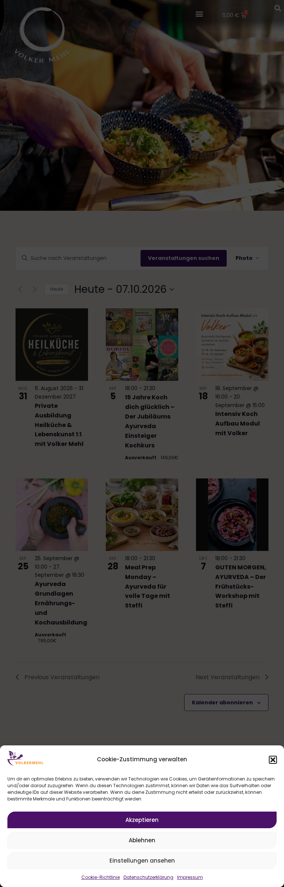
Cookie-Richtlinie (100, 877)
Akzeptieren (142, 820)
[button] (273, 760)
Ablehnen (142, 840)
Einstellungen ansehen (142, 860)
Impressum (190, 877)
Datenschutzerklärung (148, 877)
